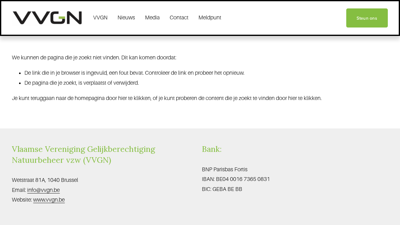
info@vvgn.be (43, 190)
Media (152, 17)
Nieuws (126, 17)
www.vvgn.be (49, 200)
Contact (179, 17)
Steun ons (367, 18)
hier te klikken (134, 98)
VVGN (100, 17)
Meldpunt (209, 17)
